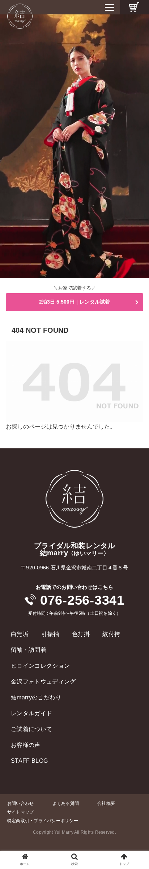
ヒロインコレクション (40, 666)
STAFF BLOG (29, 761)
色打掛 (81, 634)
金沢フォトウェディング (43, 681)
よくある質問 (65, 803)
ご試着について (31, 729)
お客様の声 (26, 745)
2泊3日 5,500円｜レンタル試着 (74, 302)
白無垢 (20, 634)
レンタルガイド (31, 713)
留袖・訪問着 (28, 650)
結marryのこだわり (36, 697)
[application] (74, 146)
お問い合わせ (20, 803)
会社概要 (106, 803)
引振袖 (50, 634)
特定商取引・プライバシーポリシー (42, 820)
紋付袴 (111, 634)
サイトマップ (20, 812)
